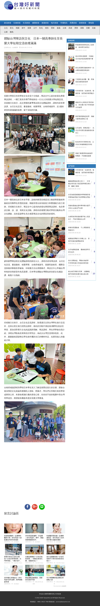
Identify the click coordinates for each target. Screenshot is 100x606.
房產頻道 (73, 23)
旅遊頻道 (45, 23)
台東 (6, 32)
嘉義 (58, 28)
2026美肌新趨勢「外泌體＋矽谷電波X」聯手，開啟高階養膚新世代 (34, 538)
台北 (6, 28)
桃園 (17, 28)
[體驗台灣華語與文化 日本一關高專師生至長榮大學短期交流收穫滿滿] (27, 507)
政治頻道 (7, 23)
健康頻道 (35, 23)
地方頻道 (54, 23)
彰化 (41, 28)
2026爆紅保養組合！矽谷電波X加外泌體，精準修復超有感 (13, 580)
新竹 (23, 28)
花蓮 (94, 28)
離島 (11, 32)
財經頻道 (82, 23)
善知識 (91, 23)
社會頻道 (17, 23)
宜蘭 (88, 28)
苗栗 (29, 28)
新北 (11, 28)
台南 (64, 28)
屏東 (76, 28)
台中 (35, 28)
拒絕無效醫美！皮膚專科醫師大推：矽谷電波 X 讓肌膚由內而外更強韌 (13, 538)
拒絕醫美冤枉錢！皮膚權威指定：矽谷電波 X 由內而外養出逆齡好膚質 (55, 538)
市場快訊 (63, 23)
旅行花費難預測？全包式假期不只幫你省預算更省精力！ (55, 559)
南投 (47, 28)
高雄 (70, 28)
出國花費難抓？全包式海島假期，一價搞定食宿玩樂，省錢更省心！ (33, 559)
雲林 (52, 28)
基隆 (82, 28)
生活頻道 (26, 23)
